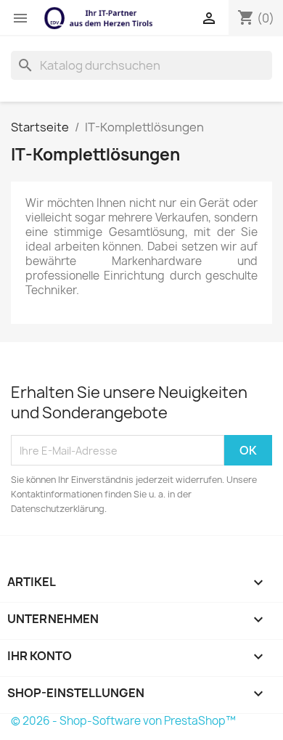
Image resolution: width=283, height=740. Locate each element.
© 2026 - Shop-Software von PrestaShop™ (123, 720)
